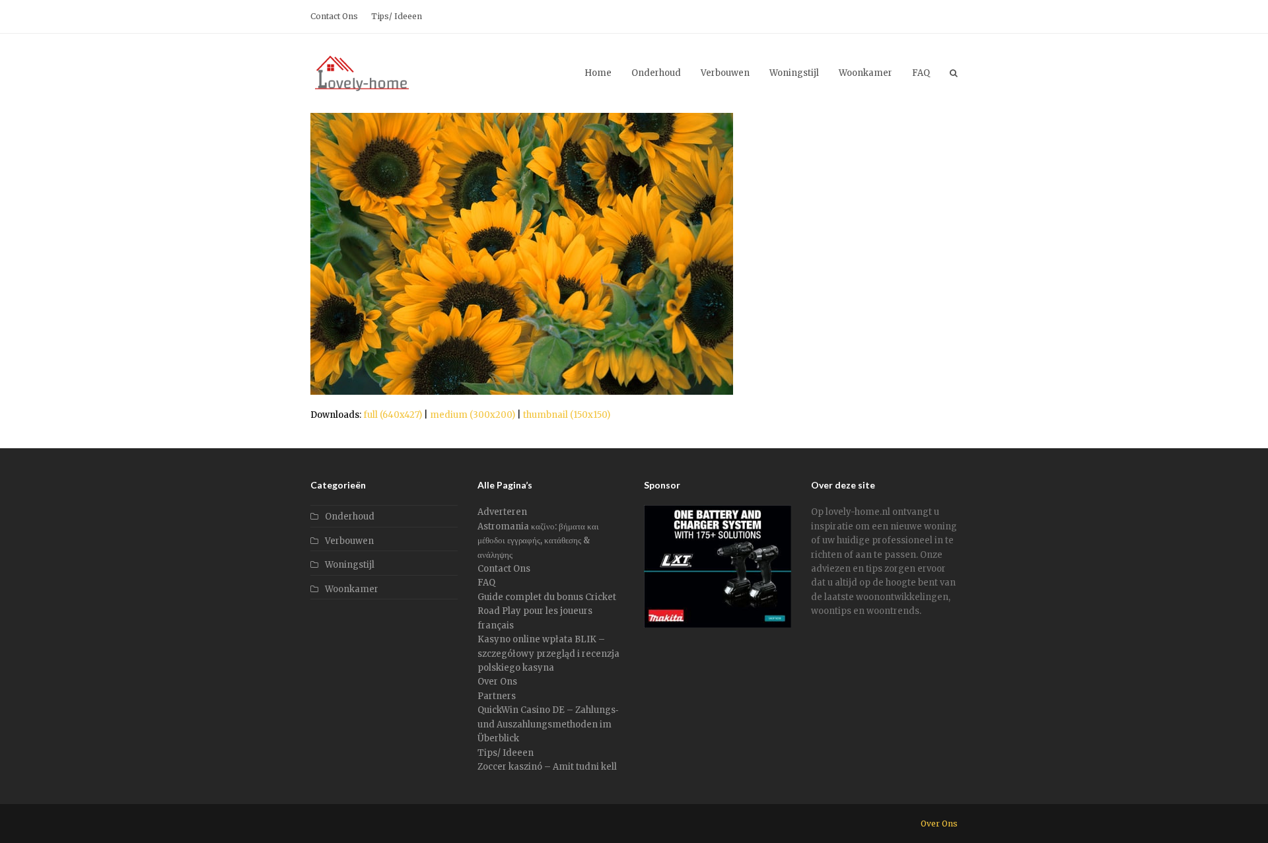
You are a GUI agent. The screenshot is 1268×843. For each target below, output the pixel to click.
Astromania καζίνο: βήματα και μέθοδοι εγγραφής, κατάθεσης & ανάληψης (538, 540)
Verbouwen (349, 541)
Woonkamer (351, 589)
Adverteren (502, 512)
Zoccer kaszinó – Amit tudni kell (547, 766)
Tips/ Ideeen (505, 753)
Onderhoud (349, 516)
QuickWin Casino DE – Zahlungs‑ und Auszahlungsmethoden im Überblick (547, 724)
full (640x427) (392, 415)
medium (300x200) (472, 415)
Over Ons (497, 681)
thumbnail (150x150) (566, 415)
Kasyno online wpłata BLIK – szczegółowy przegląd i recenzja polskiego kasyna (548, 653)
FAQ (486, 582)
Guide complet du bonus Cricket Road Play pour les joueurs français (546, 611)
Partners (496, 696)
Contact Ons (503, 568)
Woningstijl (349, 564)
